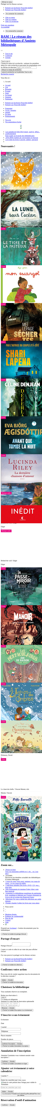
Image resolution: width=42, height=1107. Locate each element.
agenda (7, 112)
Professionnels (10, 116)
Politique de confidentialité (14, 916)
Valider (4, 980)
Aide (7, 922)
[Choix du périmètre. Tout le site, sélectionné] (2, 50)
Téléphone (4, 1031)
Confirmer (5, 1061)
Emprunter (8, 108)
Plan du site (9, 918)
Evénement (5, 1020)
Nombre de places (7, 1039)
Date (2, 1023)
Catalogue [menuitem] (8, 56)
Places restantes (6, 1035)
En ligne (8, 114)
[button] (11, 4)
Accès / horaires (10, 110)
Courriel (3, 1027)
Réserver (4, 1008)
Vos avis (8, 120)
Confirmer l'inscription (8, 1044)
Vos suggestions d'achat (13, 122)
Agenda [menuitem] (8, 58)
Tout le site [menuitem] (9, 54)
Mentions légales (11, 914)
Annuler (10, 980)
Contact (7, 920)
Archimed (13, 928)
